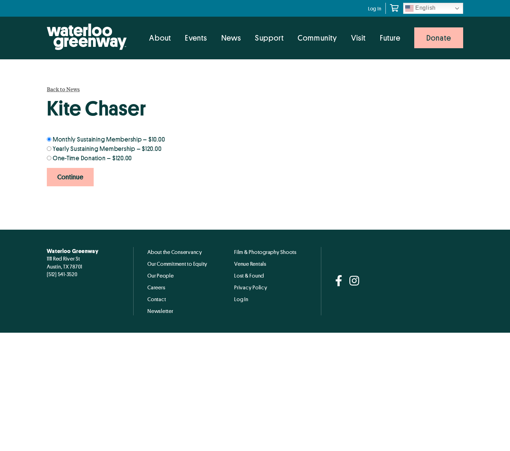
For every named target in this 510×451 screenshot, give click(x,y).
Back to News (63, 89)
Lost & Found (249, 275)
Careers (156, 287)
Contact (156, 299)
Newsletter (160, 310)
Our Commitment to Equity (177, 263)
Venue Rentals (250, 263)
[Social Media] (338, 281)
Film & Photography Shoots (265, 251)
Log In (375, 8)
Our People (160, 275)
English (425, 8)
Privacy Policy (250, 287)
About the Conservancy (174, 251)
